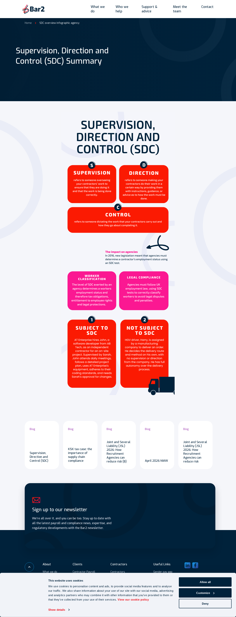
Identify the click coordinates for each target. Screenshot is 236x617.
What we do (98, 9)
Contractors (117, 572)
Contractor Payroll (84, 572)
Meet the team (180, 9)
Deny (205, 603)
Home (28, 23)
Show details (56, 609)
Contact (207, 7)
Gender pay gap (162, 572)
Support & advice (149, 9)
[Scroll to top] (29, 567)
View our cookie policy (133, 599)
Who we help (122, 9)
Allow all (205, 582)
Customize (203, 592)
